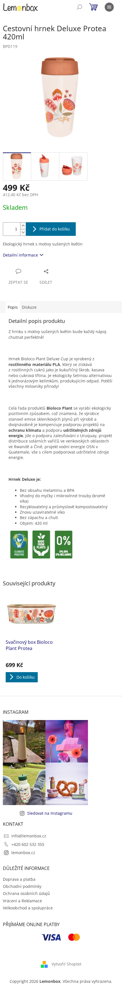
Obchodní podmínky (22, 886)
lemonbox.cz (23, 852)
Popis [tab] (13, 307)
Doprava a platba (19, 879)
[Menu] (109, 7)
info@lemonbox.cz (28, 836)
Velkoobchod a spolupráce (28, 908)
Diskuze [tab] (29, 307)
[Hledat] (79, 7)
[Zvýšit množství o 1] (23, 226)
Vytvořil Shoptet (66, 964)
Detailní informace (20, 255)
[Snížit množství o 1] (23, 232)
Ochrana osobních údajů (26, 893)
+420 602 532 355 (27, 844)
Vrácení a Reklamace (22, 900)
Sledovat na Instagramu (49, 813)
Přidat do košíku (54, 229)
